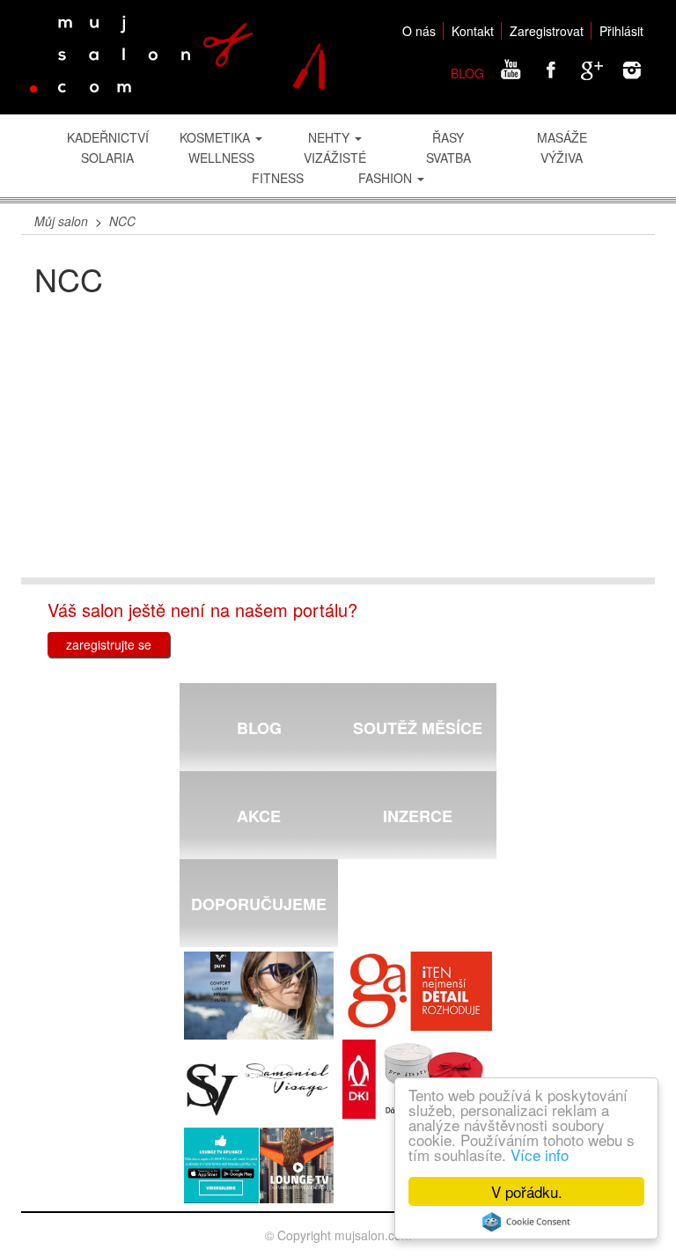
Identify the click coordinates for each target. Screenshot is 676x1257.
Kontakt (473, 31)
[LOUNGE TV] (259, 1165)
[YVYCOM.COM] (259, 996)
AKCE (259, 816)
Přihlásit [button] (621, 31)
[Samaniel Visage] (259, 1089)
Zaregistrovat (547, 31)
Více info (540, 1154)
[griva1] (417, 991)
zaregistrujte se (108, 644)
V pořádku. (526, 1191)
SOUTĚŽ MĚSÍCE (417, 728)
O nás (419, 31)
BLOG (467, 73)
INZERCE (417, 816)
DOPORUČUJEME (259, 904)
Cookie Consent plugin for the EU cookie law (526, 1221)
